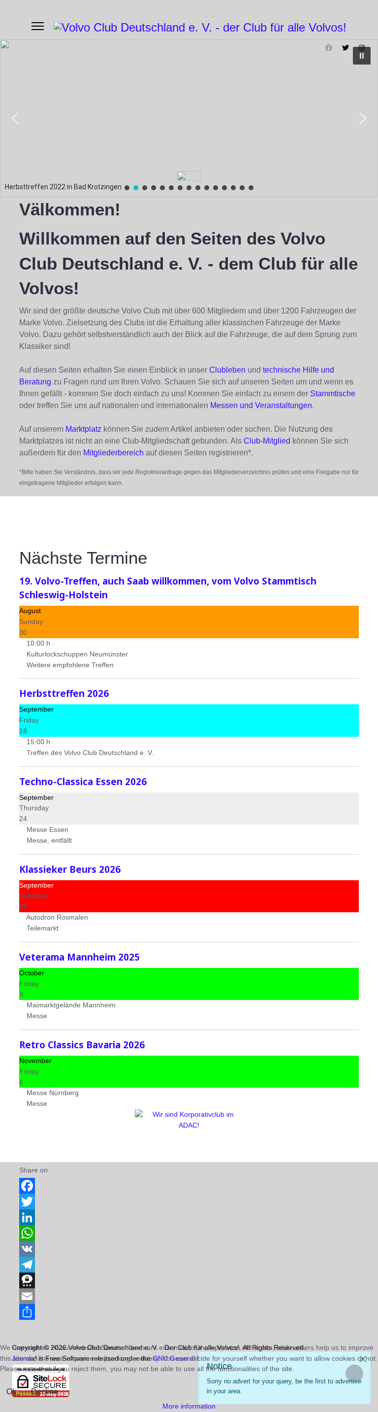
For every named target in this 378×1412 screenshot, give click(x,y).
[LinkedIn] (189, 1217)
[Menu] (38, 26)
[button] (15, 118)
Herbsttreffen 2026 (64, 693)
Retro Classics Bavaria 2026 (82, 1044)
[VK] (189, 1249)
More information (189, 1406)
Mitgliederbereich (113, 452)
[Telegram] (189, 1265)
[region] (189, 118)
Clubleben (227, 370)
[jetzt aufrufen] (189, 1131)
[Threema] (189, 1280)
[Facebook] (328, 48)
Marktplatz (83, 429)
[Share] (189, 1312)
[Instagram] (362, 48)
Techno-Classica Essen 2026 (83, 781)
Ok (11, 1391)
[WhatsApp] (189, 1233)
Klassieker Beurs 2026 (70, 869)
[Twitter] (345, 48)
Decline (44, 1391)
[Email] (189, 1296)
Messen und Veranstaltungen (261, 405)
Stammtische (332, 393)
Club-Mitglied (267, 441)
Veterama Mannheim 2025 (79, 957)
